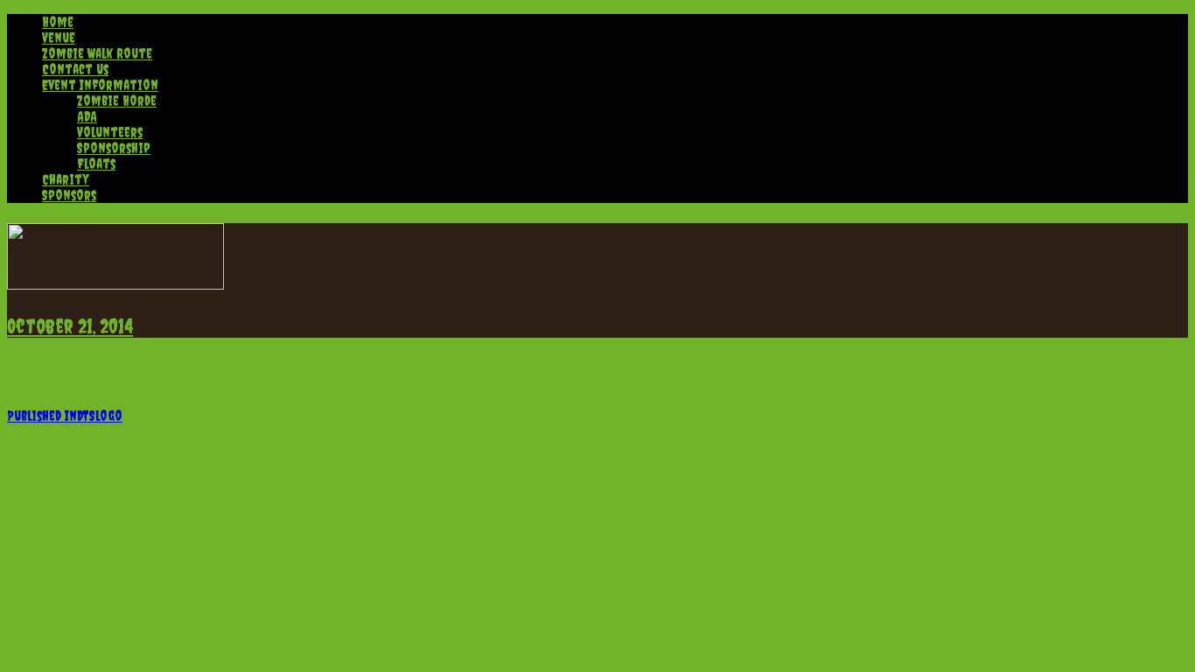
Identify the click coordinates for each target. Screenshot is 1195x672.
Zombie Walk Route (97, 53)
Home (57, 22)
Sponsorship (113, 148)
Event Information (100, 85)
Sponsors (69, 195)
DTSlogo (64, 416)
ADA (87, 116)
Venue (58, 38)
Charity (65, 179)
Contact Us (75, 69)
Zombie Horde (117, 100)
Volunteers (110, 132)
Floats (96, 164)
